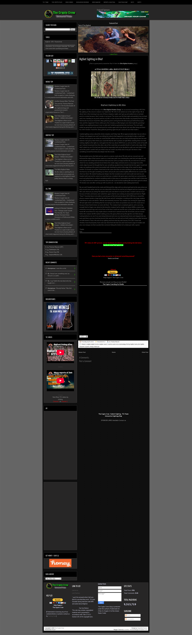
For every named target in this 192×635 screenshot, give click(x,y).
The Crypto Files (57, 2)
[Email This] (80, 336)
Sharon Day (52, 252)
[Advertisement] (105, 289)
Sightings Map (122, 2)
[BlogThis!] (82, 336)
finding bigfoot (130, 344)
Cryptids (109, 344)
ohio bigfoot (141, 344)
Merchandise (96, 2)
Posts (128, 615)
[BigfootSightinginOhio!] (91, 59)
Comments (130, 619)
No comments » (101, 342)
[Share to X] (85, 336)
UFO (52, 42)
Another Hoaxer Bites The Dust (64, 101)
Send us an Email (113, 258)
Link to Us (75, 590)
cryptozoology (122, 344)
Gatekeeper (52, 249)
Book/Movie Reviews (82, 2)
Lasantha (126, 629)
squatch (87, 346)
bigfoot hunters (95, 344)
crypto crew (115, 344)
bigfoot (89, 344)
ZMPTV (139, 2)
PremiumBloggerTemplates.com (138, 629)
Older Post (145, 352)
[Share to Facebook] (87, 336)
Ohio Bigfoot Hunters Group (112, 110)
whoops (92, 346)
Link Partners (76, 593)
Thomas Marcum (54, 247)
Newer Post (82, 352)
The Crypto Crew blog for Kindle (113, 284)
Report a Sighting (109, 2)
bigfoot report (103, 344)
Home (114, 352)
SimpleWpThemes (142, 628)
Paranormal (58, 42)
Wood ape (96, 346)
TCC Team (45, 2)
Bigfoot (47, 42)
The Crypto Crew (59, 628)
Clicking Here (52, 616)
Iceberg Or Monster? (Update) (64, 208)
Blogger (54, 629)
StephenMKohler (54, 255)
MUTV (132, 2)
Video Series (69, 2)
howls (135, 344)
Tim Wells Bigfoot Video (62, 169)
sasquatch (82, 346)
